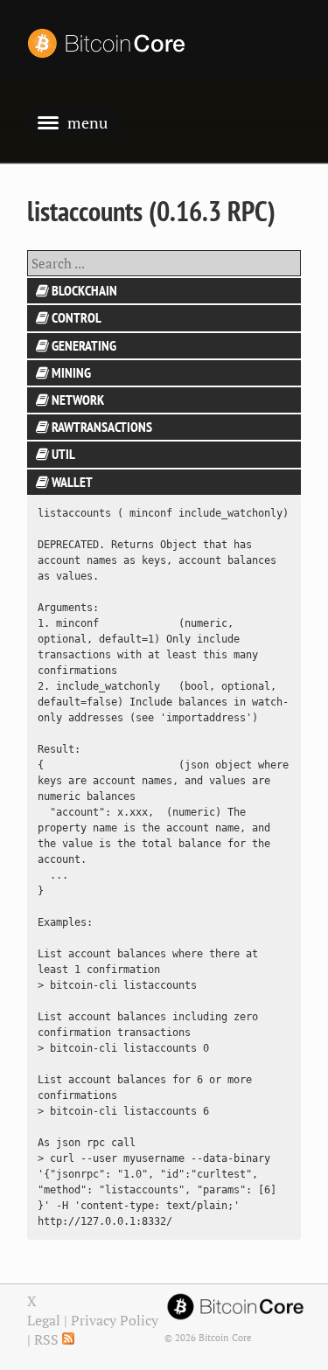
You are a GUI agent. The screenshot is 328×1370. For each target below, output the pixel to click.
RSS (48, 1339)
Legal (43, 1320)
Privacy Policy (114, 1320)
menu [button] (87, 122)
